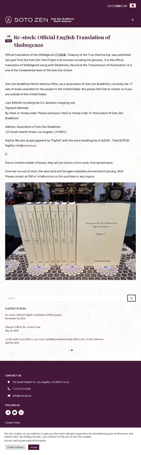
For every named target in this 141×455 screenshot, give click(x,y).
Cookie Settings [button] (15, 447)
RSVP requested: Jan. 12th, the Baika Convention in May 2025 (37, 314)
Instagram (21, 412)
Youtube (14, 412)
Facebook (8, 412)
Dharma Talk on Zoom (17, 327)
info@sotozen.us (25, 145)
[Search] (131, 298)
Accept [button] (33, 447)
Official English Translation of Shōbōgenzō (28, 339)
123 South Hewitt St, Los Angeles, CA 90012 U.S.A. (40, 382)
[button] (132, 20)
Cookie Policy (12, 422)
